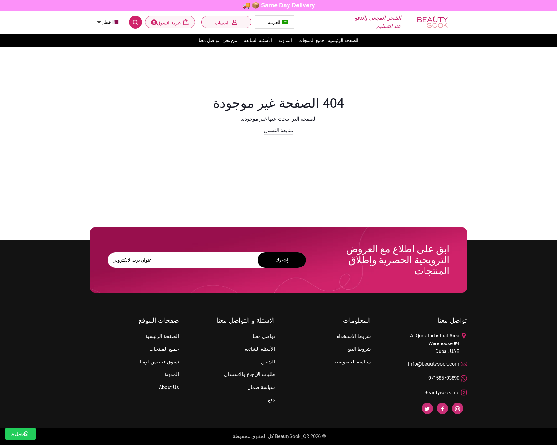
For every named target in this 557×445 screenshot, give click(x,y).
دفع (271, 400)
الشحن (268, 362)
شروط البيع (359, 349)
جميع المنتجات (311, 40)
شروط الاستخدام (353, 336)
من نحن (229, 40)
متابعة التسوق (278, 130)
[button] (274, 22)
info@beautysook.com (433, 364)
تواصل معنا (209, 40)
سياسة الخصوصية (352, 362)
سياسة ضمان (261, 387)
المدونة (285, 40)
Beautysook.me (441, 393)
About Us (169, 387)
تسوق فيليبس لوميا (159, 362)
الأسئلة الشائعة (258, 40)
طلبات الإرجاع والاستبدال (249, 374)
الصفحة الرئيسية (343, 40)
